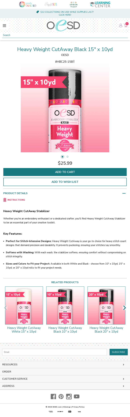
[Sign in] (120, 25)
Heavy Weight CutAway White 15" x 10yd (24, 330)
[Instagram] (69, 396)
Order (6, 371)
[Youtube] (76, 396)
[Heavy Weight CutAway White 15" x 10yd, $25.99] (24, 305)
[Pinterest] (61, 396)
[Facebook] (53, 396)
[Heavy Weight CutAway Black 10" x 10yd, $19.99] (65, 305)
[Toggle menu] (4, 25)
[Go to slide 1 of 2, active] (62, 157)
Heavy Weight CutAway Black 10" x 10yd (65, 330)
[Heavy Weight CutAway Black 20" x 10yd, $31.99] (106, 305)
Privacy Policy (78, 407)
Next (125, 308)
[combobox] (65, 35)
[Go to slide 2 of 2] (67, 157)
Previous (5, 308)
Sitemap (67, 407)
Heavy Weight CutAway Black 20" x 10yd (106, 330)
